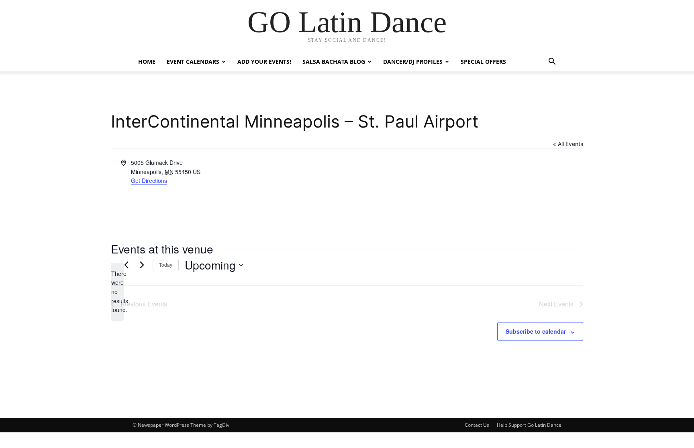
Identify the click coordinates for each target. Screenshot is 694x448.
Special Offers (483, 61)
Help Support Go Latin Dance (529, 425)
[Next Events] (142, 265)
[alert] (117, 292)
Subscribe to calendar (536, 331)
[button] (551, 62)
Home (146, 61)
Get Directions (149, 180)
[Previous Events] (126, 265)
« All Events (568, 143)
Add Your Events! (264, 61)
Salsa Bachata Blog (333, 61)
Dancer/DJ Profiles (413, 61)
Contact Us (477, 425)
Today (165, 264)
